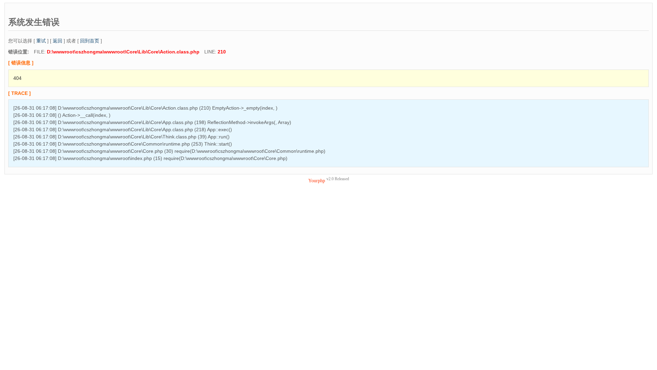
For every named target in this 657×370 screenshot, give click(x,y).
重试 (41, 41)
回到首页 (89, 41)
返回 (57, 41)
